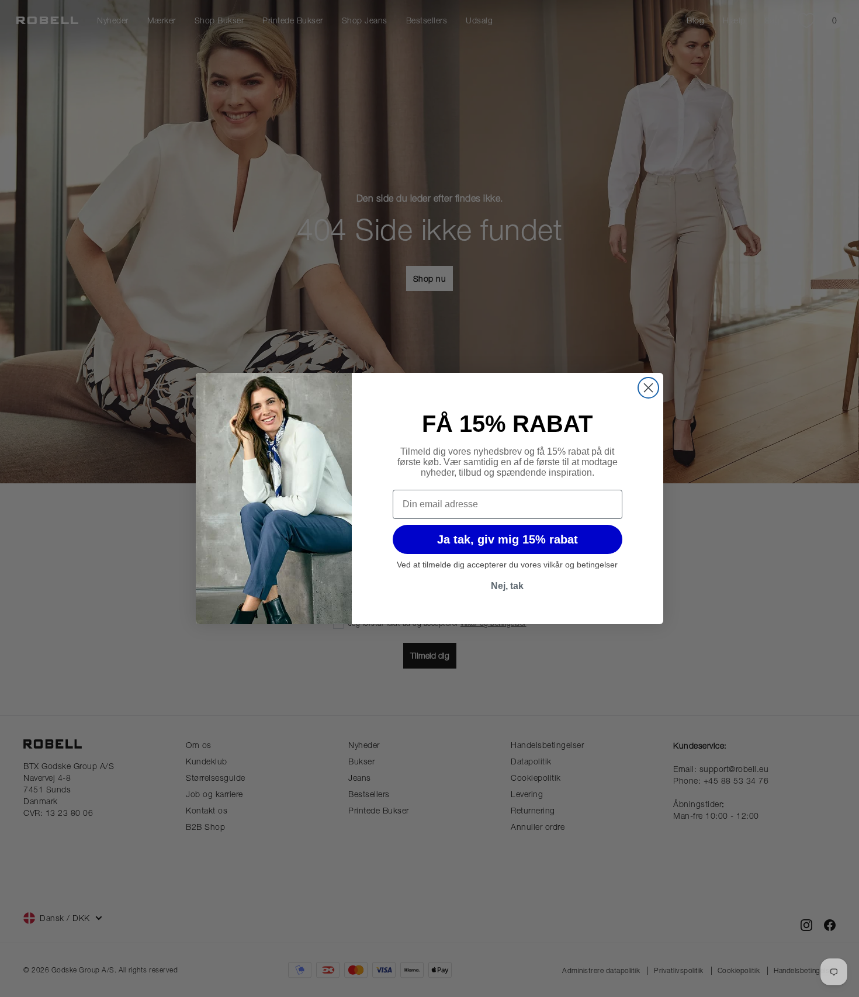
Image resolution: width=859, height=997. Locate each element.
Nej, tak (507, 586)
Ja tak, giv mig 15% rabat (507, 539)
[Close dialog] (648, 388)
